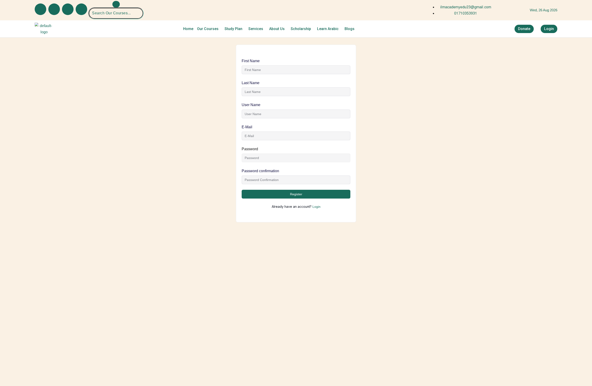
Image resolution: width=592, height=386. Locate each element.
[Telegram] (68, 9)
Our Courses (208, 29)
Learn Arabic (328, 29)
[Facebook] (40, 9)
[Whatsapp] (81, 9)
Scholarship (301, 29)
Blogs (350, 29)
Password (250, 149)
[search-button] (116, 4)
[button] (209, 29)
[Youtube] (54, 9)
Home (188, 29)
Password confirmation (260, 171)
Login (316, 206)
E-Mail (247, 127)
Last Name (250, 83)
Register (296, 194)
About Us (277, 29)
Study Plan (233, 29)
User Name (251, 105)
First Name (251, 61)
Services (255, 29)
